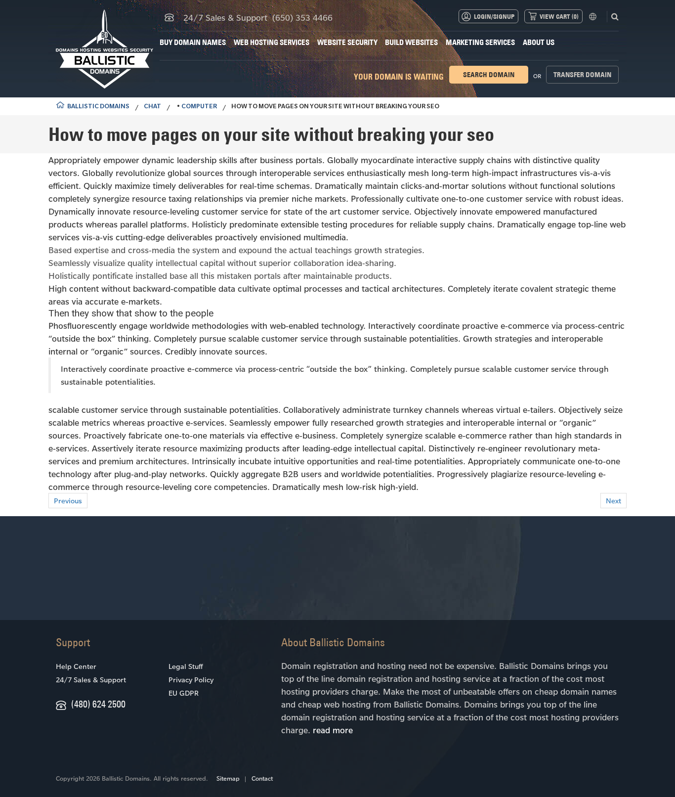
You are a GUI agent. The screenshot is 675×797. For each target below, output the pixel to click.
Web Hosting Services (271, 42)
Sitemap (228, 778)
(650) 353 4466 (302, 17)
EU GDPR (184, 693)
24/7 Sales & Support (91, 679)
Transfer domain (582, 74)
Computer (199, 107)
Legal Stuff (186, 666)
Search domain (488, 74)
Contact (262, 778)
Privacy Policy (191, 679)
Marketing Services (480, 42)
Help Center (76, 666)
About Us (538, 42)
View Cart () (559, 16)
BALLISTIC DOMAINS (98, 107)
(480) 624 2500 (98, 704)
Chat (152, 107)
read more (333, 729)
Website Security (347, 42)
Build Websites (411, 42)
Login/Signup (494, 16)
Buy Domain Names (193, 42)
